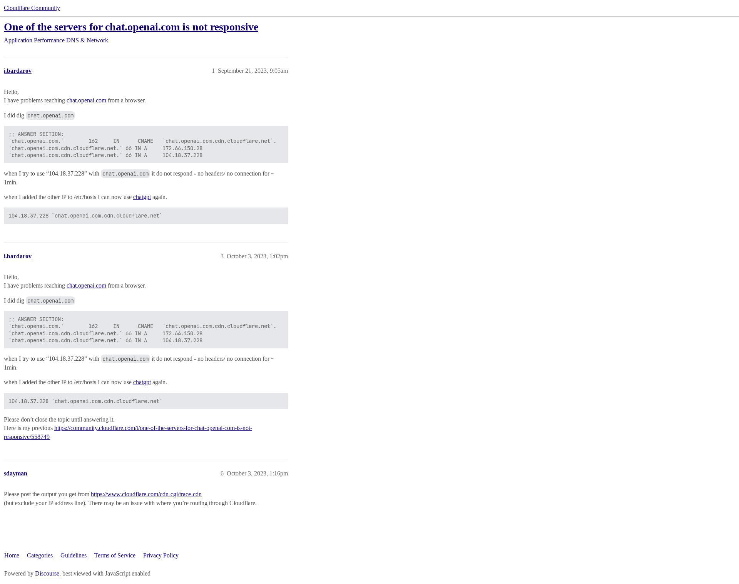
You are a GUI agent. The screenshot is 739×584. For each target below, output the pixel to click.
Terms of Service (114, 555)
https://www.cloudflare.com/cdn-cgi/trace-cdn (146, 494)
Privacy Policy (161, 555)
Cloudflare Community (32, 8)
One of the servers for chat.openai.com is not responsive (131, 27)
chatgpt (142, 197)
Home (11, 555)
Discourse (47, 573)
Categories (40, 555)
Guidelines (73, 555)
